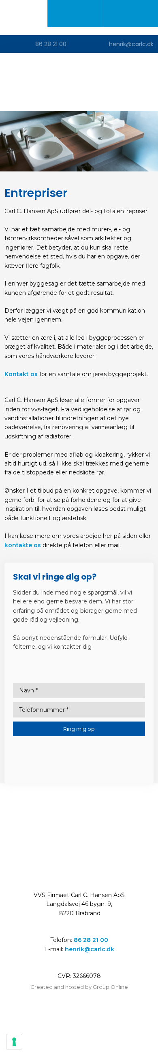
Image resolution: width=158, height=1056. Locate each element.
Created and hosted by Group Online (79, 987)
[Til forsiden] (79, 81)
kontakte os (22, 545)
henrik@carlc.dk (89, 949)
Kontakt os (21, 374)
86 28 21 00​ (91, 940)
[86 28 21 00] (75, 13)
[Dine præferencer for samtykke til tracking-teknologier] (14, 1042)
